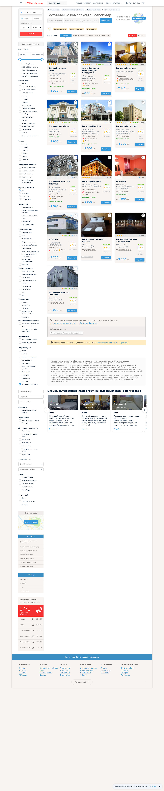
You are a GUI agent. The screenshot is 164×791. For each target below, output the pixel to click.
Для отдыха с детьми (88, 668)
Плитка (133, 35)
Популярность (65, 35)
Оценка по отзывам (79, 35)
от (55, 91)
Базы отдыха (65, 673)
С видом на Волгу (128, 668)
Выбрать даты (105, 20)
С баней (83, 675)
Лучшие (104, 668)
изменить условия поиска (62, 323)
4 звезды (22, 670)
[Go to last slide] (47, 410)
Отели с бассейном (76, 29)
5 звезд (22, 668)
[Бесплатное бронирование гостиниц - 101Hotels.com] (34, 3)
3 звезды (22, 673)
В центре (124, 670)
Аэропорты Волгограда (28, 562)
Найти (31, 34)
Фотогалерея (24, 591)
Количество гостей (26, 23)
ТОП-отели (105, 673)
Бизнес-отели (65, 675)
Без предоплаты (46, 673)
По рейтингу (105, 670)
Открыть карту (31, 522)
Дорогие (43, 675)
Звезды (90, 35)
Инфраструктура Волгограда (29, 547)
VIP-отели (23, 675)
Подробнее (72, 91)
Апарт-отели (64, 670)
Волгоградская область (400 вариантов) (112, 343)
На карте (124, 673)
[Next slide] (144, 410)
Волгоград (23, 579)
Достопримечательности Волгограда (28, 542)
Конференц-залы (86, 670)
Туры (42, 670)
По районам (125, 675)
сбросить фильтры (88, 323)
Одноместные (85, 673)
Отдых (22, 587)
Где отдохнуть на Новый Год (50, 668)
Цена (108, 35)
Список (142, 35)
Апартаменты (65, 668)
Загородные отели (60, 29)
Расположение (100, 35)
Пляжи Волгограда (26, 566)
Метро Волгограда (26, 554)
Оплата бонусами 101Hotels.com (27, 181)
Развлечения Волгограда (28, 551)
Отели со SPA (91, 29)
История (23, 583)
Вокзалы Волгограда (27, 558)
